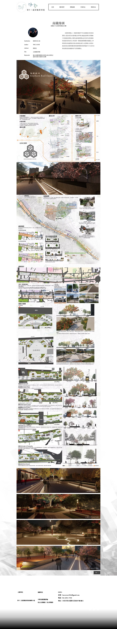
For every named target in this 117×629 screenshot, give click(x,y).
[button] (62, 7)
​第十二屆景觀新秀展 (36, 10)
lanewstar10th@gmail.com (70, 595)
